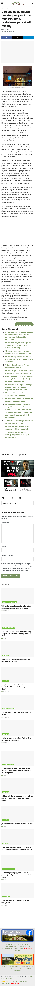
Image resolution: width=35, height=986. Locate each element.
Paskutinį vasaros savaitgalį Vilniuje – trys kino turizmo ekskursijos (16, 739)
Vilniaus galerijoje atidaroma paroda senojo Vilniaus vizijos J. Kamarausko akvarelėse (19, 359)
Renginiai (14, 981)
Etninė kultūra (8, 764)
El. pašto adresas (7, 555)
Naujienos (9, 944)
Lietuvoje (6, 896)
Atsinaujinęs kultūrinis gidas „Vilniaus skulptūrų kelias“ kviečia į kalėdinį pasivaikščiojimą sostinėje (19, 378)
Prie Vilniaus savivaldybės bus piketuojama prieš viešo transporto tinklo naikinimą (17, 434)
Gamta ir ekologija (10, 602)
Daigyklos (14, 969)
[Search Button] (33, 3)
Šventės (6, 655)
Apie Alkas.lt (5, 983)
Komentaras (6, 522)
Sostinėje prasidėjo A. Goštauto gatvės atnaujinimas (15, 901)
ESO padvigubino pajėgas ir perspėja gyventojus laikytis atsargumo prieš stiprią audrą (16, 875)
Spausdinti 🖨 (24, 325)
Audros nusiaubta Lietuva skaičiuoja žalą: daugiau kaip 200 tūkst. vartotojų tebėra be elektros (16, 633)
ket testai (5, 966)
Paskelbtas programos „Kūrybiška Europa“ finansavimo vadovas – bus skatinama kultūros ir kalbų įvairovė (18, 406)
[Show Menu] (2, 3)
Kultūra (9, 8)
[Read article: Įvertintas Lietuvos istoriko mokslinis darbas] (17, 814)
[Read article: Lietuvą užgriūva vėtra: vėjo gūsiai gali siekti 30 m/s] (17, 702)
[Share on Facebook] (6, 37)
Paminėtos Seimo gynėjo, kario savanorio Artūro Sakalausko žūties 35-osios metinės (16, 848)
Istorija (6, 792)
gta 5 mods (21, 969)
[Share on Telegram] (28, 37)
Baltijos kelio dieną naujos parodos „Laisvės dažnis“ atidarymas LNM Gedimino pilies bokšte (17, 798)
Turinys (27, 981)
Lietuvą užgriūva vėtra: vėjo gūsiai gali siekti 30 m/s (16, 713)
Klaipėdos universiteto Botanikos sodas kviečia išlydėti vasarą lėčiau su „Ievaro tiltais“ (15, 687)
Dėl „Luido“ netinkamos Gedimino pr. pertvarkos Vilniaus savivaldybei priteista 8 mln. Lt (18, 415)
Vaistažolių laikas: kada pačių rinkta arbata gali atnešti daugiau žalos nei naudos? (16, 607)
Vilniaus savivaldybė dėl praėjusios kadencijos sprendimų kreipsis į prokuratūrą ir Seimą (18, 345)
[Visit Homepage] (17, 3)
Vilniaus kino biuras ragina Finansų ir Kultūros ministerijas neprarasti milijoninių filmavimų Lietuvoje (18, 387)
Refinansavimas (21, 966)
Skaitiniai (4, 948)
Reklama (21, 981)
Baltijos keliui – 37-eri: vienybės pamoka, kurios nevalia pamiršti (15, 660)
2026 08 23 (6, 611)
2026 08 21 (6, 879)
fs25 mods (11, 966)
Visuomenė (8, 946)
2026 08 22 (6, 717)
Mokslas (27, 946)
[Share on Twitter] (17, 37)
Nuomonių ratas (18, 944)
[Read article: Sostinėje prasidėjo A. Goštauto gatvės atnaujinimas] (17, 890)
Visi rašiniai (19, 948)
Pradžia (3, 8)
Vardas (4, 546)
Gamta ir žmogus (9, 627)
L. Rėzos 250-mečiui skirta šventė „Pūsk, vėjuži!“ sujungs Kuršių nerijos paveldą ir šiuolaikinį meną (16, 770)
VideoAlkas (11, 948)
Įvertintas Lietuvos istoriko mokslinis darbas (17, 824)
